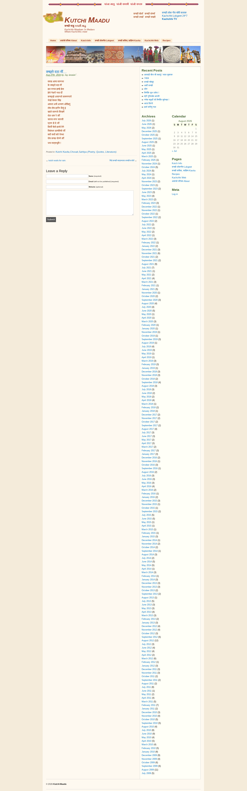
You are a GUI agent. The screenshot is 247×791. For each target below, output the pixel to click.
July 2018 (146, 389)
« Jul (174, 151)
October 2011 (148, 676)
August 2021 (148, 264)
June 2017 (147, 436)
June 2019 (147, 350)
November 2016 (149, 461)
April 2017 (146, 443)
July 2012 (146, 644)
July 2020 (146, 307)
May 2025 (146, 149)
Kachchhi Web (151, 40)
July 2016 (146, 475)
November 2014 (149, 543)
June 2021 (147, 271)
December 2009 (149, 755)
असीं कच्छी (148, 85)
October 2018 (148, 379)
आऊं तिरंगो (148, 103)
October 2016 (148, 465)
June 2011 (147, 691)
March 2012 (147, 658)
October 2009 (148, 762)
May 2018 (146, 396)
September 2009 (150, 766)
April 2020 (146, 318)
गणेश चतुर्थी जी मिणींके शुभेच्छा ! (156, 99)
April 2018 (146, 400)
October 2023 (148, 185)
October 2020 (148, 296)
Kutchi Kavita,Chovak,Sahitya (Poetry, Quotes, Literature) (86, 151)
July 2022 (146, 224)
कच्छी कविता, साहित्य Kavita (129, 40)
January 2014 (148, 579)
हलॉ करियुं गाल (150, 107)
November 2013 (149, 587)
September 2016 (150, 468)
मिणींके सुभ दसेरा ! (151, 92)
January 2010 (148, 751)
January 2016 (148, 497)
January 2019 (148, 368)
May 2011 (146, 694)
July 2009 (146, 773)
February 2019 (149, 364)
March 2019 (147, 361)
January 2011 (148, 708)
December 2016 (149, 457)
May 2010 (146, 737)
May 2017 (146, 439)
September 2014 (150, 551)
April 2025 (146, 153)
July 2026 (146, 120)
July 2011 (146, 687)
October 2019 (148, 336)
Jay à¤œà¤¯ (71, 75)
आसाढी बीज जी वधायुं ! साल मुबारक (158, 74)
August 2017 (148, 429)
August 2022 (148, 221)
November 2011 (149, 673)
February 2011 (148, 705)
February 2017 (149, 450)
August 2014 (148, 554)
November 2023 (149, 181)
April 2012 (146, 655)
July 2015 (146, 515)
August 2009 (148, 769)
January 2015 (148, 536)
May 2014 (146, 565)
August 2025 (148, 142)
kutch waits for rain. (57, 160)
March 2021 (147, 282)
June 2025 (147, 145)
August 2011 (148, 683)
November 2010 (149, 716)
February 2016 (149, 493)
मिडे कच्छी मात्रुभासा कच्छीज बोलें (122, 160)
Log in (175, 194)
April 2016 (146, 486)
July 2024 (146, 170)
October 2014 (148, 547)
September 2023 (150, 188)
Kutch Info (86, 40)
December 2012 (149, 626)
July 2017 (146, 432)
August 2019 (148, 343)
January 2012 (148, 665)
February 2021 (149, 285)
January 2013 (148, 622)
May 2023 (146, 196)
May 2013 (146, 608)
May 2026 (146, 128)
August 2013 (148, 597)
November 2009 (149, 759)
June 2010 (147, 733)
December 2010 (149, 712)
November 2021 (149, 253)
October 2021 (148, 257)
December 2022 (149, 206)
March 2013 (147, 615)
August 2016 (148, 472)
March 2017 (147, 447)
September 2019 (150, 339)
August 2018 (148, 386)
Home (53, 40)
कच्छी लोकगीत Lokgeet (104, 40)
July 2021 (146, 267)
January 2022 (148, 246)
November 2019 (149, 332)
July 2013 (146, 601)
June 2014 (147, 561)
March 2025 (147, 156)
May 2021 (146, 274)
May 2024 (146, 174)
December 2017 (149, 414)
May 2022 (146, 232)
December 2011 (149, 669)
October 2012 (148, 633)
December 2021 (149, 249)
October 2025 (148, 135)
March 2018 (147, 404)
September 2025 (150, 138)
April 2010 (146, 741)
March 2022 (147, 239)
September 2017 (150, 425)
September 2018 (150, 382)
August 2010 (148, 726)
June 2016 (147, 479)
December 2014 (149, 540)
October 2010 (148, 719)
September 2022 (150, 217)
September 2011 (149, 680)
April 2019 (146, 357)
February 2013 (149, 619)
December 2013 (149, 583)
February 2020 (149, 325)
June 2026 (147, 124)
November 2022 (149, 210)
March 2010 (147, 744)
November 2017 (149, 418)
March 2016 (147, 490)
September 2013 (150, 594)
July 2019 (146, 346)
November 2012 (149, 629)
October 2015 (148, 508)
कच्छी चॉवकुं (149, 82)
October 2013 (148, 590)
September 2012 (150, 637)
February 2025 (149, 160)
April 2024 (146, 178)
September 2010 (150, 723)
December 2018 (149, 371)
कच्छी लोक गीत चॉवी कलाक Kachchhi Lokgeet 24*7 (174, 15)
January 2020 (148, 328)
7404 (146, 78)
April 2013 (146, 612)
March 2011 (147, 701)
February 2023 (149, 203)
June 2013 (147, 604)
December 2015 (149, 500)
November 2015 (149, 504)
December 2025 (149, 131)
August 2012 (148, 640)
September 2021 (150, 260)
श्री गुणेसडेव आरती (151, 96)
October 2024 (148, 167)
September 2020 (150, 300)
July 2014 (146, 558)
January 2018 (148, 411)
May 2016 (146, 483)
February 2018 (149, 407)
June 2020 (147, 310)
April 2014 (146, 569)
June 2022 (147, 228)
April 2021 (146, 278)
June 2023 (147, 192)
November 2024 (149, 163)
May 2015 (146, 522)
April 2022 (146, 235)
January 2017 (148, 454)
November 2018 (149, 375)
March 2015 (147, 529)
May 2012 (146, 651)
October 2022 (148, 214)
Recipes (167, 40)
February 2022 (149, 242)
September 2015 (150, 511)
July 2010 (146, 730)
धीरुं (145, 89)
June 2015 (147, 518)
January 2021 (148, 289)
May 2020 (146, 314)
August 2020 (148, 303)
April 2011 (146, 698)
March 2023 (147, 199)
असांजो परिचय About (68, 40)
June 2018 (147, 393)
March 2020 (147, 321)
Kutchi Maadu (87, 20)
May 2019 (146, 353)
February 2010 (149, 748)
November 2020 (149, 292)
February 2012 (149, 662)
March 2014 (147, 572)
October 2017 (148, 421)
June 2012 (147, 647)
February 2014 (149, 576)
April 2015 (146, 525)
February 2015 (149, 533)
